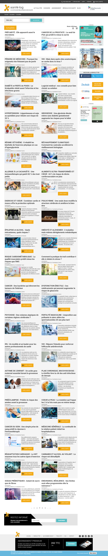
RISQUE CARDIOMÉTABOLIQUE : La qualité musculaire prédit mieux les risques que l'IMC (20, 259)
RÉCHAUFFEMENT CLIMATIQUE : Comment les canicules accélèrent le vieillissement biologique (57, 144)
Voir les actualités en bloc (77, 28)
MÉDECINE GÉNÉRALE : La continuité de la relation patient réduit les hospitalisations (59, 429)
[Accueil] (7, 8)
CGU (65, 536)
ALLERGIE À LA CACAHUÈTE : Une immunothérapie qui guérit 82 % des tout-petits (22, 174)
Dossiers (47, 8)
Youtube (92, 536)
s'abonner (71, 544)
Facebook (80, 536)
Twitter (83, 536)
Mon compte (99, 1)
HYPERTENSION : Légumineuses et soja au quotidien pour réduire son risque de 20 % (22, 115)
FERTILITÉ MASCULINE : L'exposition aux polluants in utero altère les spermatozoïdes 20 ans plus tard (59, 317)
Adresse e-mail (36, 518)
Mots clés (9, 20)
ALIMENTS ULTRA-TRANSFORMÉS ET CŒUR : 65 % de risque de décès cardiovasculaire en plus (58, 174)
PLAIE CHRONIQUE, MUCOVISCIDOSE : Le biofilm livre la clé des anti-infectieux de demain (58, 373)
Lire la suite (26, 53)
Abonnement (56, 8)
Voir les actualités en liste (73, 28)
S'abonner (61, 520)
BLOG (79, 8)
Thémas (89, 1)
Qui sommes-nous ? (48, 536)
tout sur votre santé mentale (97, 84)
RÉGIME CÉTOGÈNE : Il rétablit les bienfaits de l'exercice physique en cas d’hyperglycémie (21, 144)
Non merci (93, 553)
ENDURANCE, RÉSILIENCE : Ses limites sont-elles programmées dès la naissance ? (58, 483)
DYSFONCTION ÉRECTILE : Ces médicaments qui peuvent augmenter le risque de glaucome (58, 288)
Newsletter (37, 536)
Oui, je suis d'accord (82, 553)
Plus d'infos (27, 553)
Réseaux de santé (69, 8)
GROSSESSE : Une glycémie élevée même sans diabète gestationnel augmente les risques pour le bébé (56, 115)
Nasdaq (90, 7)
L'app (83, 1)
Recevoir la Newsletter (91, 72)
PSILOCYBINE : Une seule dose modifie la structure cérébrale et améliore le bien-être (59, 203)
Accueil (6, 14)
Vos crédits (97, 91)
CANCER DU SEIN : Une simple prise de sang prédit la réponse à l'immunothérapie (21, 429)
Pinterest (86, 536)
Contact (71, 536)
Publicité (59, 536)
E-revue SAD (76, 1)
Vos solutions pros (97, 97)
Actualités (38, 8)
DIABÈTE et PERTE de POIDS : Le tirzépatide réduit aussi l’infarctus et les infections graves (21, 88)
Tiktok (89, 536)
